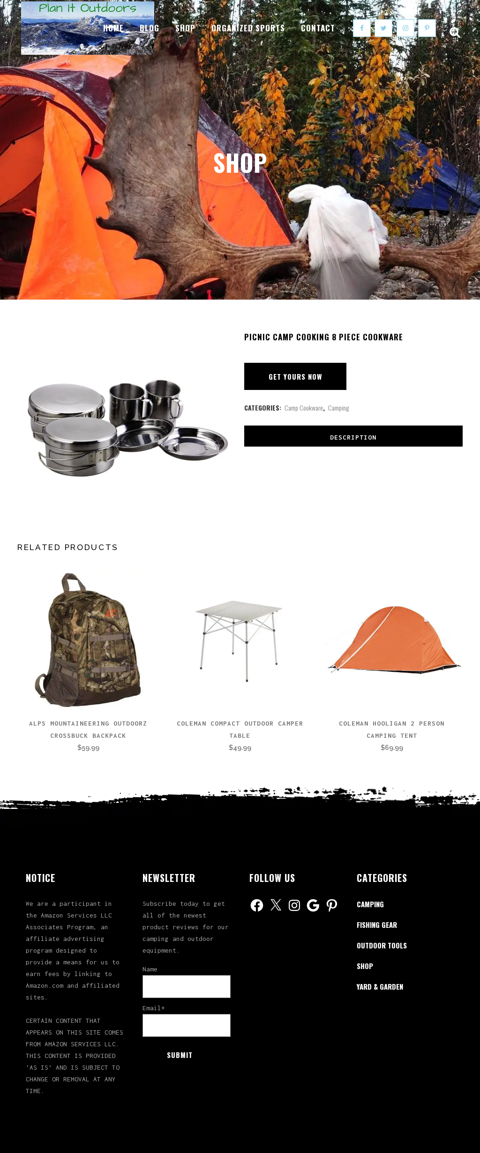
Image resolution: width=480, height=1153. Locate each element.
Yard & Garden (380, 986)
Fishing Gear (377, 924)
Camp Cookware (304, 407)
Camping (338, 407)
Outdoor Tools (382, 945)
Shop (365, 966)
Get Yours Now (295, 376)
